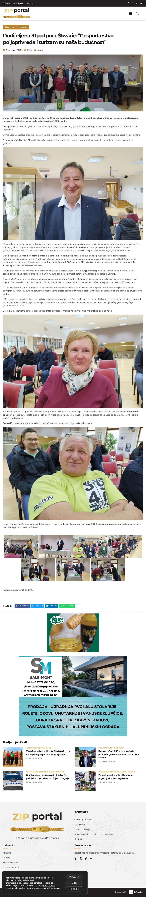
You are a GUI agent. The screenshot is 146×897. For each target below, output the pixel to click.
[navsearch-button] (137, 13)
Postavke (74, 889)
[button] (130, 13)
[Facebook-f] (128, 3)
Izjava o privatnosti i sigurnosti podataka (41, 888)
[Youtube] (141, 3)
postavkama (49, 885)
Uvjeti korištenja (13, 888)
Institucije (23, 27)
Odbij (74, 883)
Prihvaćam (74, 877)
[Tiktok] (137, 3)
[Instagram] (132, 3)
